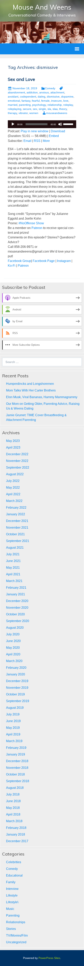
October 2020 (15, 614)
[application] (42, 124)
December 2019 (17, 681)
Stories (11, 928)
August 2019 (15, 707)
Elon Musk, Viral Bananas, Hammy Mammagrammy (41, 397)
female (45, 100)
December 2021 (17, 521)
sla (49, 108)
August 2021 (15, 547)
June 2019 (13, 721)
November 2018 (17, 767)
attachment (57, 92)
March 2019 (14, 741)
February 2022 (16, 507)
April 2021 (13, 574)
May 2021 (13, 567)
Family (10, 882)
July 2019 (13, 714)
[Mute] (60, 124)
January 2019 (15, 754)
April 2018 (13, 814)
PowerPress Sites (49, 958)
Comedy (50, 88)
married (12, 104)
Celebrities (13, 862)
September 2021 (17, 541)
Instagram (64, 261)
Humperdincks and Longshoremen (30, 383)
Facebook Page (43, 261)
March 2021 (14, 581)
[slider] (68, 123)
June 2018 (13, 801)
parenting (25, 104)
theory (63, 108)
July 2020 (13, 634)
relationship (54, 104)
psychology (39, 104)
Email (27, 140)
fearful (36, 100)
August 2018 (15, 787)
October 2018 (15, 774)
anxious (44, 92)
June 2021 (13, 561)
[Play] (13, 124)
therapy (12, 113)
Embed (54, 136)
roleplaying (14, 108)
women (33, 113)
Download (58, 131)
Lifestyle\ (12, 902)
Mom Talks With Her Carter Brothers (31, 390)
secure (27, 108)
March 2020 (14, 661)
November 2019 (17, 687)
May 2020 (13, 647)
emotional (14, 100)
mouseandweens (56, 113)
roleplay (68, 104)
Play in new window (34, 131)
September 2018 (17, 781)
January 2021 (15, 594)
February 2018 (16, 827)
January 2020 (15, 674)
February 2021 (16, 587)
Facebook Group (19, 261)
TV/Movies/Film (17, 935)
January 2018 (15, 834)
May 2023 (13, 440)
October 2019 (15, 694)
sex (35, 108)
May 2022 (13, 487)
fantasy (25, 100)
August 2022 (15, 474)
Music (10, 908)
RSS (37, 140)
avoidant (13, 96)
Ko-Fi (11, 265)
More (46, 140)
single (42, 108)
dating (41, 96)
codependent (28, 96)
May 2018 (13, 807)
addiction (32, 92)
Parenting (13, 915)
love (65, 100)
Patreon (36, 228)
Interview (12, 888)
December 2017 (17, 841)
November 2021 (17, 527)
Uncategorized (16, 942)
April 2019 (13, 734)
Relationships (15, 922)
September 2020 (17, 621)
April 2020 (13, 654)
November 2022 (17, 460)
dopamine (67, 96)
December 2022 (17, 454)
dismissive (53, 96)
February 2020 (16, 667)
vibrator (23, 113)
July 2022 (13, 481)
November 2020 (17, 607)
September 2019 (17, 701)
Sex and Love (21, 79)
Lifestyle (12, 895)
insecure (56, 100)
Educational (14, 875)
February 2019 (16, 747)
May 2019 (13, 727)
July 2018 (13, 794)
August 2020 (15, 627)
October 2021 (15, 534)
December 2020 (17, 601)
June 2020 (13, 641)
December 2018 (17, 761)
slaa (55, 108)
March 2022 (14, 501)
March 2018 (14, 821)
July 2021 (13, 554)
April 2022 (13, 494)
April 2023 (13, 447)
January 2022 (15, 514)
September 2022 (17, 467)
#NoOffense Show (31, 223)
